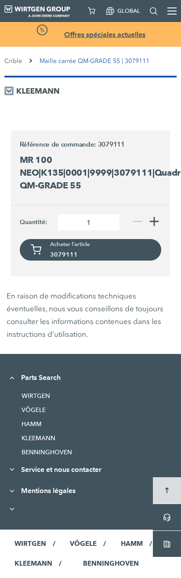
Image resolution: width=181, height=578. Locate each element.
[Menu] (172, 11)
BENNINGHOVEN (47, 452)
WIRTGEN (36, 396)
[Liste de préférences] (92, 11)
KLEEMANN (38, 438)
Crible (13, 61)
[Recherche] (154, 11)
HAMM (32, 424)
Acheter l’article (70, 244)
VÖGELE (34, 410)
